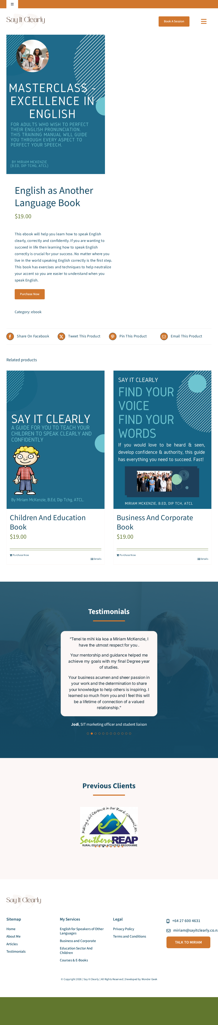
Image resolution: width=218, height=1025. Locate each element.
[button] (95, 847)
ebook (36, 312)
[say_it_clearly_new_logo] (25, 15)
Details (97, 559)
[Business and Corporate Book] (162, 440)
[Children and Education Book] (56, 440)
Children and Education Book (48, 522)
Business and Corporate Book (155, 522)
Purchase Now (29, 294)
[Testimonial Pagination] (88, 733)
